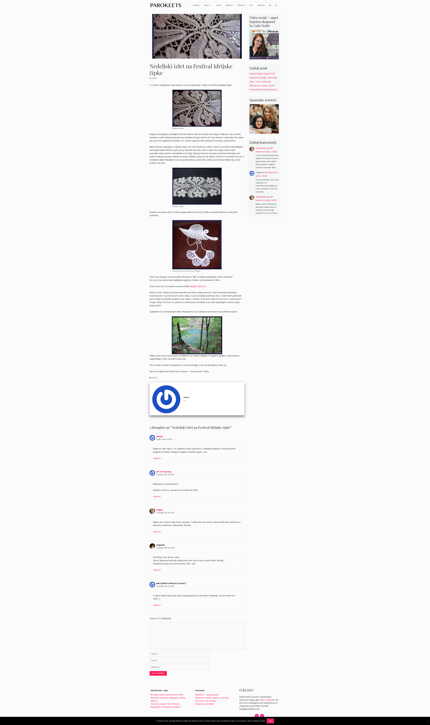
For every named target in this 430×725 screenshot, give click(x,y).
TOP (251, 5)
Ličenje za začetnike (204, 704)
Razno (154, 377)
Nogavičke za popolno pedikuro (166, 707)
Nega (206, 5)
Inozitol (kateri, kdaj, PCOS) (262, 73)
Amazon (261, 5)
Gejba (159, 509)
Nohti (218, 5)
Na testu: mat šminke (205, 701)
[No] (427, 721)
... (185, 399)
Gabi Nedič (261, 148)
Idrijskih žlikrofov (198, 286)
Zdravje (241, 5)
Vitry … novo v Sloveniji (260, 81)
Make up (229, 5)
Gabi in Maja (266, 700)
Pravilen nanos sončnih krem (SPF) (167, 694)
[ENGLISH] (270, 5)
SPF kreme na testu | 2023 (261, 85)
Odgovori (157, 458)
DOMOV (196, 5)
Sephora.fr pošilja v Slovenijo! (263, 77)
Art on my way (163, 471)
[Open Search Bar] (276, 5)
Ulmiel (159, 436)
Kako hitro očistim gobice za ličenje (212, 697)
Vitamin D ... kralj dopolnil (207, 694)
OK (270, 721)
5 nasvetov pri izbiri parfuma (263, 89)
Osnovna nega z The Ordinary (165, 704)
